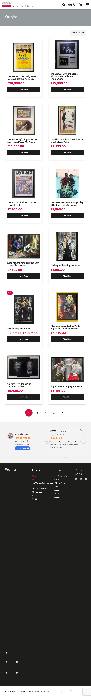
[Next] (62, 413)
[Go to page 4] (65, 457)
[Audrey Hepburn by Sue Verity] (67, 246)
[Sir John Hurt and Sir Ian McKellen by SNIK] (23, 367)
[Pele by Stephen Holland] (23, 309)
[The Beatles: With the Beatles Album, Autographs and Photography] (67, 54)
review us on (21, 448)
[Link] (70, 5)
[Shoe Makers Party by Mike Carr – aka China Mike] (23, 246)
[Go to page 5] (67, 457)
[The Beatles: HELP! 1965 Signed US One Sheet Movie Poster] (23, 57)
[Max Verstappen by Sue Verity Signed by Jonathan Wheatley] (67, 307)
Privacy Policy (34, 691)
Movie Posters (61, 483)
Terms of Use (48, 691)
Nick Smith (61, 431)
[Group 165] (87, 480)
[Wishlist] (75, 5)
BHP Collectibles (21, 434)
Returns (59, 691)
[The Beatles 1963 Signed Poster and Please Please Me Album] (23, 120)
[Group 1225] (78, 691)
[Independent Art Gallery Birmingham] (17, 5)
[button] (63, 4)
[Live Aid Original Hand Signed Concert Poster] (23, 183)
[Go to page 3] (63, 457)
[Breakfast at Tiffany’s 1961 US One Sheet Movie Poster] (67, 120)
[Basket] (80, 4)
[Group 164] (82, 480)
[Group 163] (77, 480)
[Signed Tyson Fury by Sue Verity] (67, 369)
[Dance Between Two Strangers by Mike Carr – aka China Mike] (67, 183)
